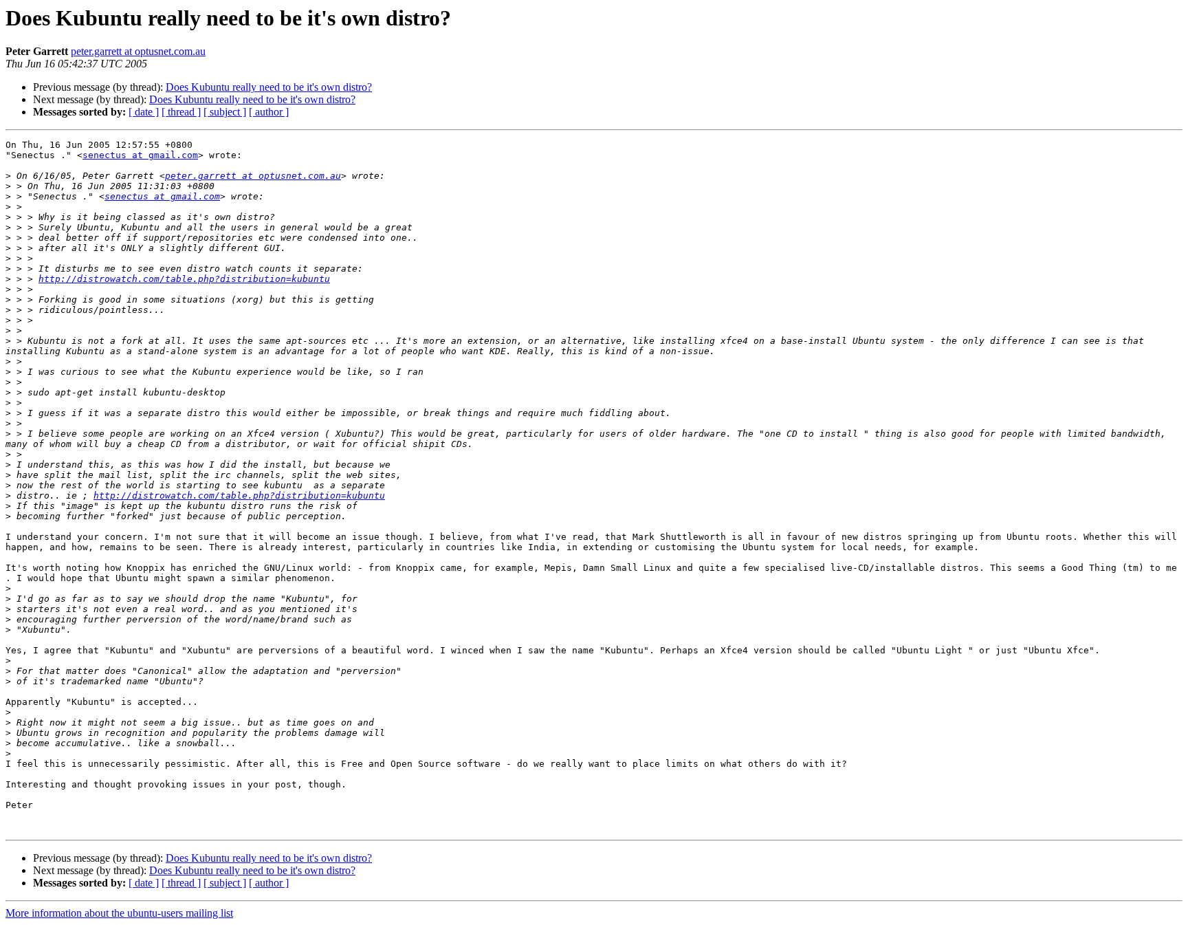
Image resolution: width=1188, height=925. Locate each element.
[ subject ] (225, 112)
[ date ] (144, 112)
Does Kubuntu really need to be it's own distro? (269, 87)
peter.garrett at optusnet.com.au (138, 51)
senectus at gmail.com (140, 155)
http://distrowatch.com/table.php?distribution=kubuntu (184, 279)
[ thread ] (181, 112)
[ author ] (269, 112)
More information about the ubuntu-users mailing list (119, 913)
